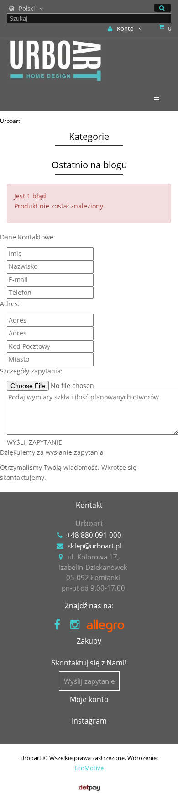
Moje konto (89, 699)
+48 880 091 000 (94, 534)
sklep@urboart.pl (94, 545)
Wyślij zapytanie (89, 681)
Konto (125, 28)
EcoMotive (89, 768)
